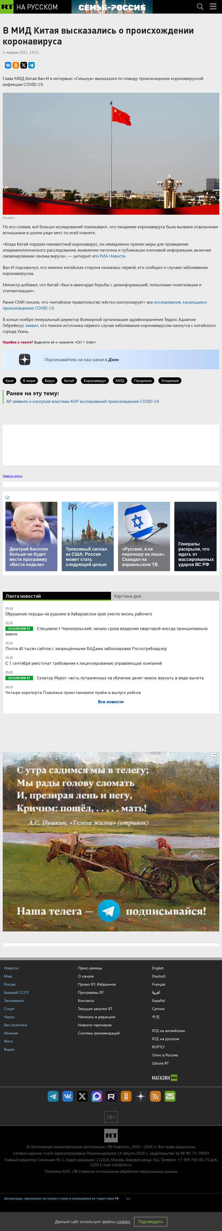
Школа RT (160, 1063)
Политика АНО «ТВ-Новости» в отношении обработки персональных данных (111, 1171)
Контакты (86, 1000)
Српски (158, 1008)
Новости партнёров (95, 1024)
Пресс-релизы (90, 967)
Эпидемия (170, 380)
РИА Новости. (113, 256)
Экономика (14, 1000)
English (158, 968)
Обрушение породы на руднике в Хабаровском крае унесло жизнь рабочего (78, 613)
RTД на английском (168, 1030)
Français (158, 984)
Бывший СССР (16, 992)
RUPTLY (158, 1046)
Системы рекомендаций (99, 1033)
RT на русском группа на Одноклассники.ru (126, 1096)
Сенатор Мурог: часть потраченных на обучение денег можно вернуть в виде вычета (120, 677)
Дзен (113, 359)
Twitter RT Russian (82, 1096)
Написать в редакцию (96, 1016)
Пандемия (143, 380)
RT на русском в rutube (111, 1096)
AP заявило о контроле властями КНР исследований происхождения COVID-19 (82, 401)
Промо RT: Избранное (97, 984)
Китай (69, 380)
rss (155, 1096)
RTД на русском (165, 1038)
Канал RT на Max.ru (97, 1096)
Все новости (111, 701)
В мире (29, 380)
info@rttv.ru (122, 1164)
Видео (9, 1049)
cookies (123, 1221)
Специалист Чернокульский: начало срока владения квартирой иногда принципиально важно (106, 631)
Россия (9, 984)
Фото (8, 1041)
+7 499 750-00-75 (193, 1159)
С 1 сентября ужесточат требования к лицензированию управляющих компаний (83, 663)
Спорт (9, 1008)
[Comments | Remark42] (111, 444)
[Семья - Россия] (112, 7)
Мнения (11, 1033)
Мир (8, 976)
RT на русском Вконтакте (67, 1096)
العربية (156, 992)
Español (158, 1000)
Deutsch (159, 976)
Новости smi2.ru (12, 476)
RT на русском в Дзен (140, 1096)
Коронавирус (95, 380)
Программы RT (91, 992)
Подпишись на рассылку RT (170, 1096)
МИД (120, 380)
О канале (86, 976)
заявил (31, 325)
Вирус (50, 380)
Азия (9, 380)
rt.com (48, 1153)
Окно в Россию (165, 1055)
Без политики (15, 1024)
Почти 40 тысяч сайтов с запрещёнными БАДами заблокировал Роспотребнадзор (86, 648)
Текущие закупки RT (95, 1008)
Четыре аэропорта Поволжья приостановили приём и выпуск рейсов (73, 692)
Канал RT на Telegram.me (53, 1096)
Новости (11, 967)
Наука (9, 1016)
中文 (156, 1016)
